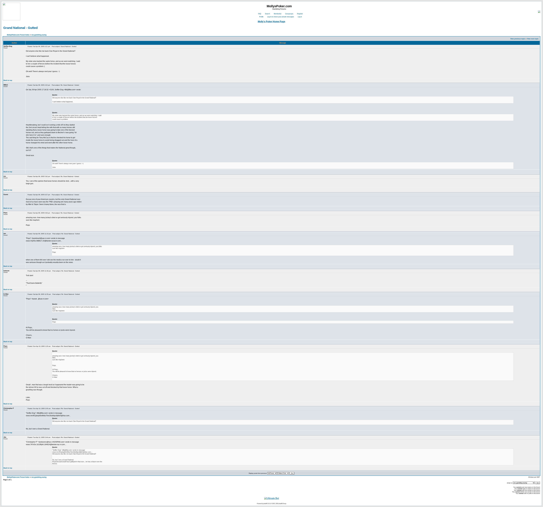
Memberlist (277, 14)
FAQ (259, 14)
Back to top (8, 80)
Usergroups (289, 14)
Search (267, 14)
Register (300, 14)
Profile (261, 17)
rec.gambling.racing (39, 35)
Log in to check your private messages (280, 17)
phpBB (265, 503)
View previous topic (517, 39)
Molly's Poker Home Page (271, 21)
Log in (300, 17)
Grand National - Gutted (20, 28)
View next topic (532, 39)
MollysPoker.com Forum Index (18, 35)
